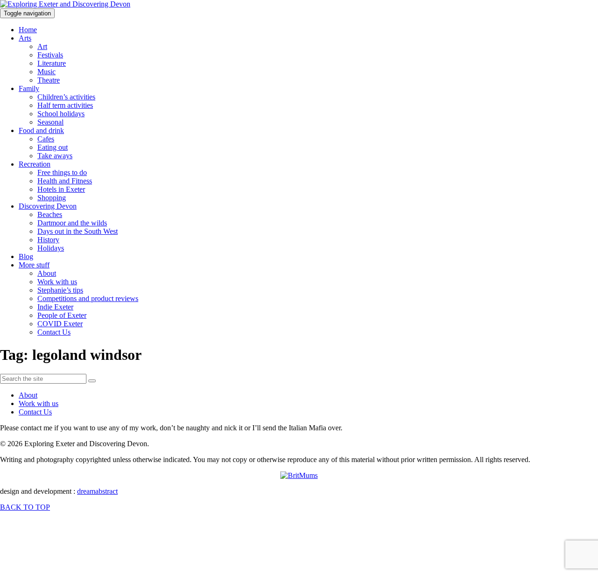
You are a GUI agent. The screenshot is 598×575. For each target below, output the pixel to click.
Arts (25, 38)
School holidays (61, 114)
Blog (26, 256)
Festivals (50, 55)
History (48, 240)
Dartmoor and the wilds (72, 223)
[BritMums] (299, 475)
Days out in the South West (77, 231)
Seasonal (50, 122)
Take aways (54, 156)
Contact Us (54, 332)
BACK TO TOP (25, 507)
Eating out (52, 147)
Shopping (51, 198)
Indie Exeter (55, 307)
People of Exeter (61, 315)
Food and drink (41, 130)
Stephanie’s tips (60, 290)
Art (42, 46)
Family (29, 88)
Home (28, 30)
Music (46, 72)
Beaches (49, 214)
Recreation (34, 164)
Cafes (45, 139)
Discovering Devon (48, 206)
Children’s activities (66, 97)
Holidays (50, 248)
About (46, 273)
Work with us (57, 282)
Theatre (48, 80)
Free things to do (62, 172)
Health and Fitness (64, 181)
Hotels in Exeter (61, 189)
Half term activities (65, 105)
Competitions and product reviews (87, 298)
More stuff (34, 265)
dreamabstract (97, 491)
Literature (51, 63)
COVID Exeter (60, 324)
